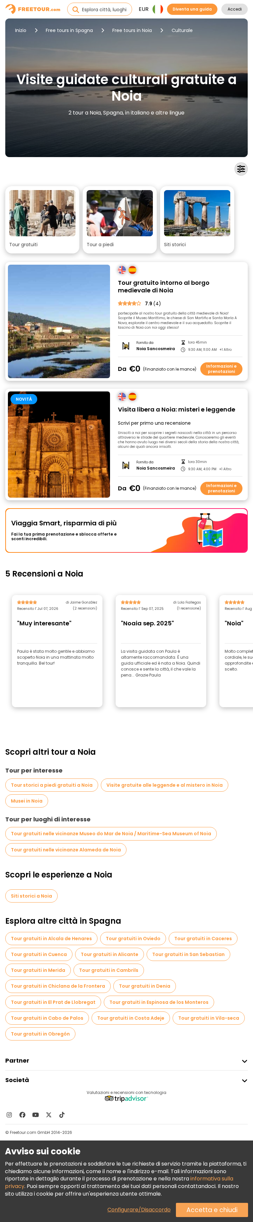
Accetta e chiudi (212, 1209)
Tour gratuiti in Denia (144, 986)
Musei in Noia (26, 801)
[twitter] (49, 1115)
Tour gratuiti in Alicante (109, 954)
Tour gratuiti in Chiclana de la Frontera (58, 986)
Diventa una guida (192, 9)
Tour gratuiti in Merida (38, 970)
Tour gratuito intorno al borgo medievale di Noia (164, 286)
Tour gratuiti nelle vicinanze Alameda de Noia (66, 849)
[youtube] (36, 1115)
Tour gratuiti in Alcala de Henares (51, 938)
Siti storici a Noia (31, 896)
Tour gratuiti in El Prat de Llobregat (53, 1002)
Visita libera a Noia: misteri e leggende (176, 409)
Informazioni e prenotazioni (221, 368)
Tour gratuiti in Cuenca (39, 954)
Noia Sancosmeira (155, 349)
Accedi (235, 9)
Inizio (20, 30)
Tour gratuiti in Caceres (203, 938)
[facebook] (22, 1115)
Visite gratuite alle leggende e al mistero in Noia (164, 785)
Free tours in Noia (132, 30)
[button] (42, 219)
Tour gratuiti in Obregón (40, 1034)
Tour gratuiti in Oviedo (133, 938)
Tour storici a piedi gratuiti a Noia (52, 785)
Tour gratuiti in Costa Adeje (130, 1018)
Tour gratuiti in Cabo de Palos (47, 1018)
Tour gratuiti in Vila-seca (208, 1018)
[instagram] (9, 1115)
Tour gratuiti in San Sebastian (188, 954)
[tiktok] (62, 1115)
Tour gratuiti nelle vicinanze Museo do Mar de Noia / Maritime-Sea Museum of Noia (111, 833)
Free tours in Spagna (69, 30)
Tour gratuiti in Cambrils (108, 970)
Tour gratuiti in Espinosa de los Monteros (159, 1002)
